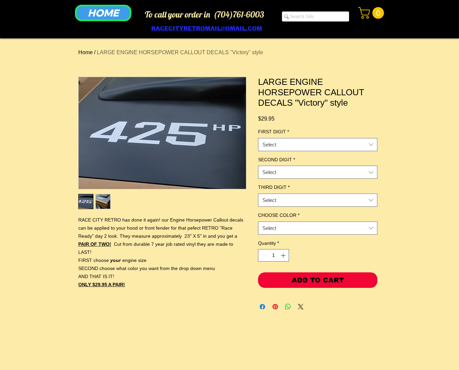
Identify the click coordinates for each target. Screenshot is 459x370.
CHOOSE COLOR (278, 215)
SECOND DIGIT (276, 159)
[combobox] (317, 144)
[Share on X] (301, 307)
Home (85, 52)
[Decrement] (263, 255)
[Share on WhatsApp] (288, 307)
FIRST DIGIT (273, 131)
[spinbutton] (273, 255)
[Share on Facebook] (262, 307)
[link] (372, 13)
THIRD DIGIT (274, 187)
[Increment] (284, 255)
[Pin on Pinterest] (275, 307)
